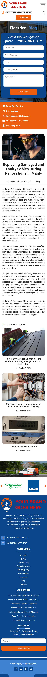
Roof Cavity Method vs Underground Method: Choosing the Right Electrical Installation (23, 361)
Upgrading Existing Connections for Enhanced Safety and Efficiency (23, 405)
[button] (1, 486)
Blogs (38, 182)
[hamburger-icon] (43, 5)
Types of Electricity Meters (23, 446)
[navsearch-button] (42, 12)
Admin (12, 182)
